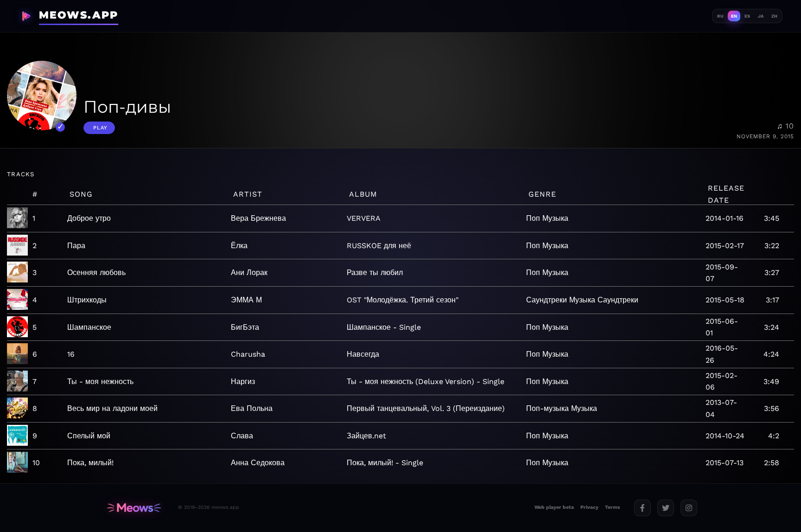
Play (100, 128)
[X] (665, 508)
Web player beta (554, 507)
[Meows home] (134, 508)
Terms (612, 507)
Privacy (589, 507)
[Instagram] (688, 508)
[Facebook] (642, 508)
